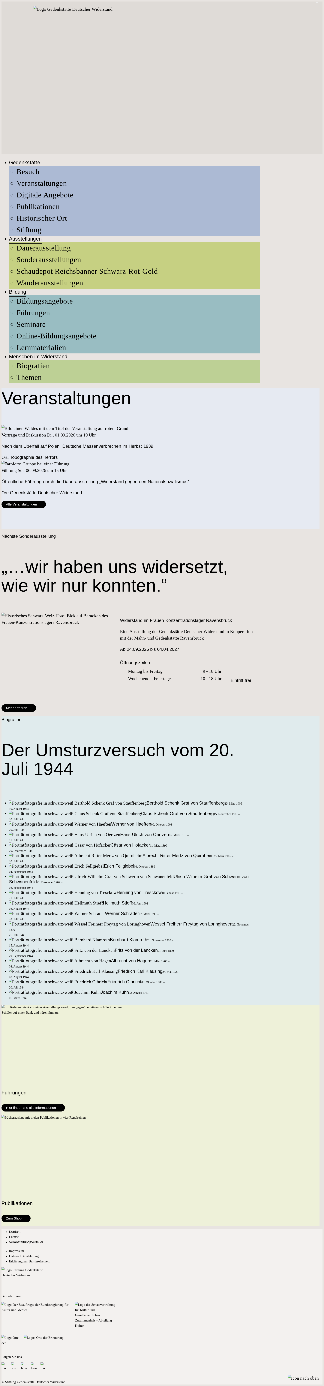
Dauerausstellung (43, 248)
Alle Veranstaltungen (21, 504)
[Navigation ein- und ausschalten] (317, 2)
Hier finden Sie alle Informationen (31, 1108)
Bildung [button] (17, 292)
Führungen (33, 312)
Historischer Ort (41, 218)
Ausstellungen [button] (25, 239)
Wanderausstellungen (49, 283)
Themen (29, 377)
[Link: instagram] (24, 1365)
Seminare (31, 324)
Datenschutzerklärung (24, 1256)
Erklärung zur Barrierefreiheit (29, 1261)
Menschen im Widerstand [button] (38, 356)
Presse (14, 1237)
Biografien (33, 366)
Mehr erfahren (16, 708)
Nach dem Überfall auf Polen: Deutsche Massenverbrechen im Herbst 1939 (77, 446)
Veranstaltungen (41, 183)
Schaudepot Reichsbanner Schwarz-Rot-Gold (87, 271)
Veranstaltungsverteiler (26, 1242)
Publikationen (38, 206)
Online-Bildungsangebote (56, 336)
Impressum (16, 1251)
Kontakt (14, 1232)
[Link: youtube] (34, 1365)
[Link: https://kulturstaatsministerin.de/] (37, 1317)
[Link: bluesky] (14, 1365)
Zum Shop (14, 1218)
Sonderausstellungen (48, 259)
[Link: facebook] (5, 1365)
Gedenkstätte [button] (24, 162)
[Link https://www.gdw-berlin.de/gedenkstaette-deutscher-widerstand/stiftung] (22, 1278)
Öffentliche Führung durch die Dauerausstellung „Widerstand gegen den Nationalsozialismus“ (95, 481)
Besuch (28, 171)
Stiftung (28, 230)
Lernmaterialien (41, 347)
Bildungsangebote (44, 301)
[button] (303, 1378)
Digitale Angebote (45, 195)
